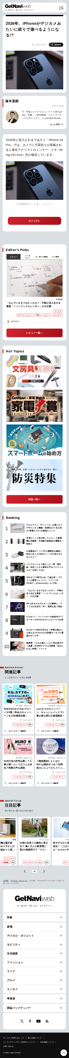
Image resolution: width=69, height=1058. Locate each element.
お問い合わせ (8, 1046)
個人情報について (35, 1038)
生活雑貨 (59, 299)
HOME (6, 880)
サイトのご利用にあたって (13, 1038)
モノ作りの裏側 (41, 257)
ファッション (13, 840)
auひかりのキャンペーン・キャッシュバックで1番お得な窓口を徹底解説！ (50, 712)
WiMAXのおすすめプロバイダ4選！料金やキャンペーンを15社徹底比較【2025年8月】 (17, 712)
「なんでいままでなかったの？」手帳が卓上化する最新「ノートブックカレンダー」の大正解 (33, 305)
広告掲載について (47, 1042)
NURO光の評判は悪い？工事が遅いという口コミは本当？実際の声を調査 (18, 764)
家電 (10, 926)
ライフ (11, 971)
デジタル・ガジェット (24, 706)
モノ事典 (55, 257)
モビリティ (14, 944)
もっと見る (56, 124)
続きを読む (34, 220)
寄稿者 (11, 998)
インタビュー (27, 257)
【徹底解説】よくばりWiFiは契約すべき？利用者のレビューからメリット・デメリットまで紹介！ (50, 765)
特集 (10, 917)
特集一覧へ (34, 499)
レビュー (13, 257)
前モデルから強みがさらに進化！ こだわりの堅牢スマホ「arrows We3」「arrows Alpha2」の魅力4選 (36, 846)
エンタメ (12, 989)
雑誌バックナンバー (19, 1008)
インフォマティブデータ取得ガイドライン (19, 1042)
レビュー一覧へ (34, 333)
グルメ (11, 980)
